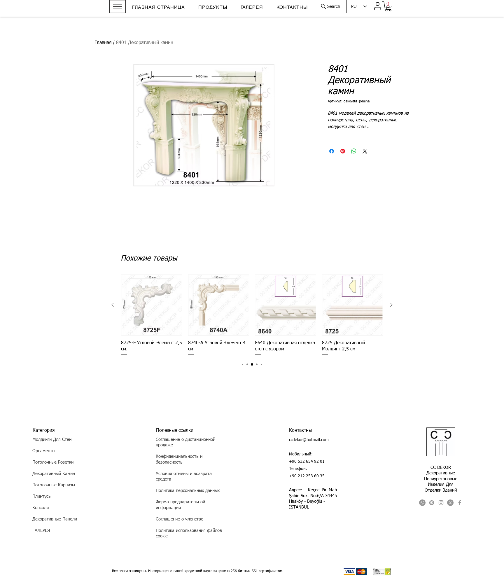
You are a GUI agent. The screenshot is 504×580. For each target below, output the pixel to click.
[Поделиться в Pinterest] (342, 151)
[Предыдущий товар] (112, 304)
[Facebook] (459, 502)
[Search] (389, 8)
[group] (252, 315)
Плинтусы (41, 496)
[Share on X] (364, 151)
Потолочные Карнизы (53, 485)
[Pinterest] (431, 502)
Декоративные (440, 473)
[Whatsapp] (422, 502)
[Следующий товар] (391, 304)
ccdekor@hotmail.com (309, 440)
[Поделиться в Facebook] (331, 151)
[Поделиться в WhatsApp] (353, 151)
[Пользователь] (377, 6)
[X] (450, 502)
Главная (102, 43)
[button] (117, 6)
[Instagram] (441, 502)
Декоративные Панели (54, 519)
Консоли (40, 508)
